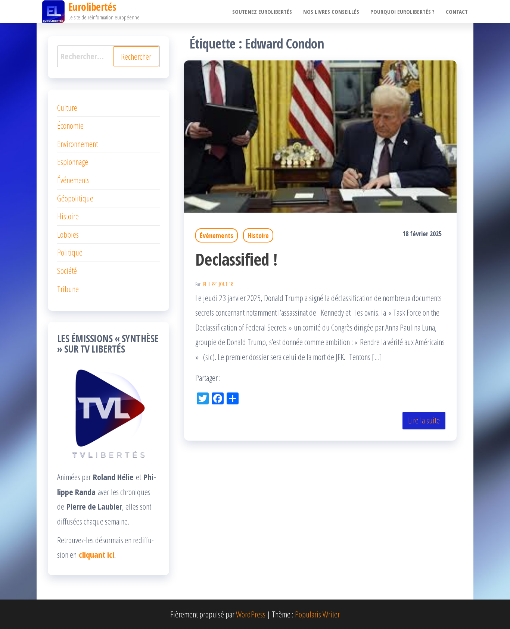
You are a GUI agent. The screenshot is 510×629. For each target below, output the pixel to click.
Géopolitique (75, 198)
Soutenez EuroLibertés (262, 11)
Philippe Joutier (218, 284)
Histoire (258, 235)
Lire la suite (424, 420)
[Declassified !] (320, 135)
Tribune (68, 288)
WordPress (250, 614)
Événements (216, 235)
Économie (70, 125)
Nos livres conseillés (331, 11)
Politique (70, 252)
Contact (457, 11)
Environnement (77, 143)
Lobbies (68, 234)
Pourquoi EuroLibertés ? (402, 11)
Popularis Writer (317, 614)
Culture (67, 107)
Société (67, 270)
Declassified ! (236, 259)
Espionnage (72, 161)
